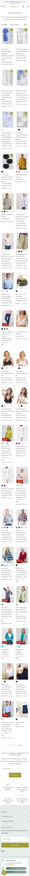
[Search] (5, 6)
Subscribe (15, 775)
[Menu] (2, 6)
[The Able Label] (15, 6)
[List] (28, 25)
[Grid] (25, 25)
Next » (21, 745)
